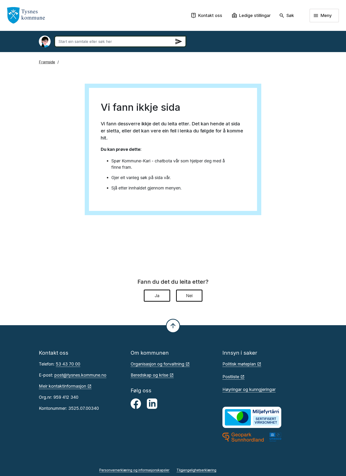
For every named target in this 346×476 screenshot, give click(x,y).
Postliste (230, 376)
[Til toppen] (173, 326)
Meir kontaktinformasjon (62, 386)
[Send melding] (178, 41)
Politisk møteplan (239, 363)
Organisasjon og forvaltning (157, 363)
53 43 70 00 (68, 363)
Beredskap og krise (149, 375)
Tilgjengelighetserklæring (196, 470)
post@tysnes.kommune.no (80, 375)
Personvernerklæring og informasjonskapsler (134, 470)
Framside (47, 62)
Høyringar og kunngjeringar (249, 389)
